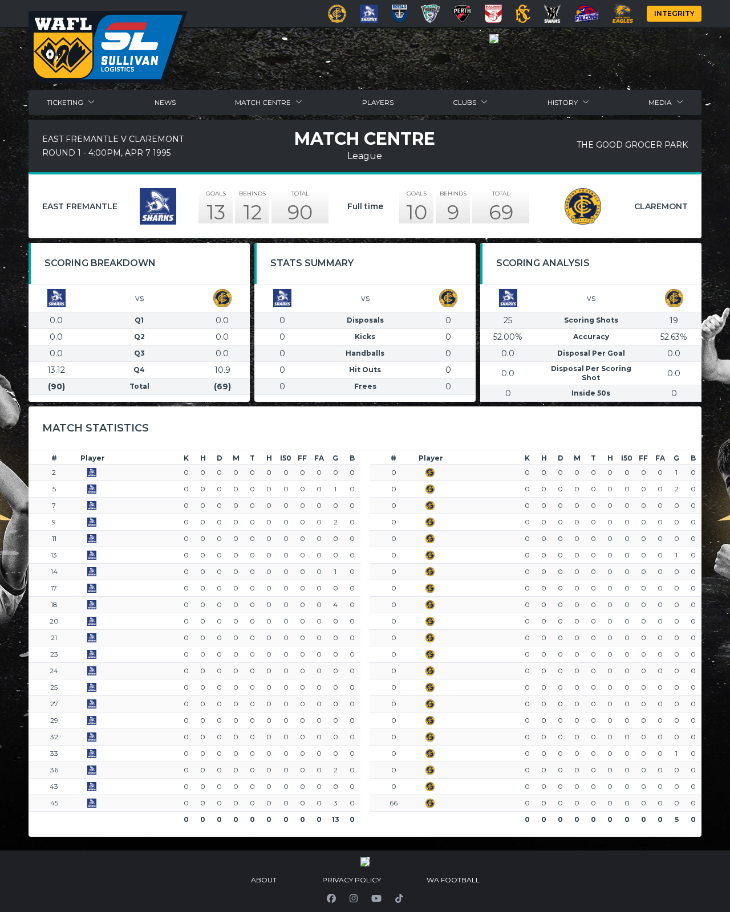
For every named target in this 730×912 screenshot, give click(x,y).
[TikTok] (399, 898)
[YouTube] (376, 898)
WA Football (453, 880)
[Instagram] (354, 898)
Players (378, 102)
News (165, 102)
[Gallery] (493, 38)
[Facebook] (331, 898)
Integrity (674, 13)
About (264, 880)
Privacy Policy (351, 880)
